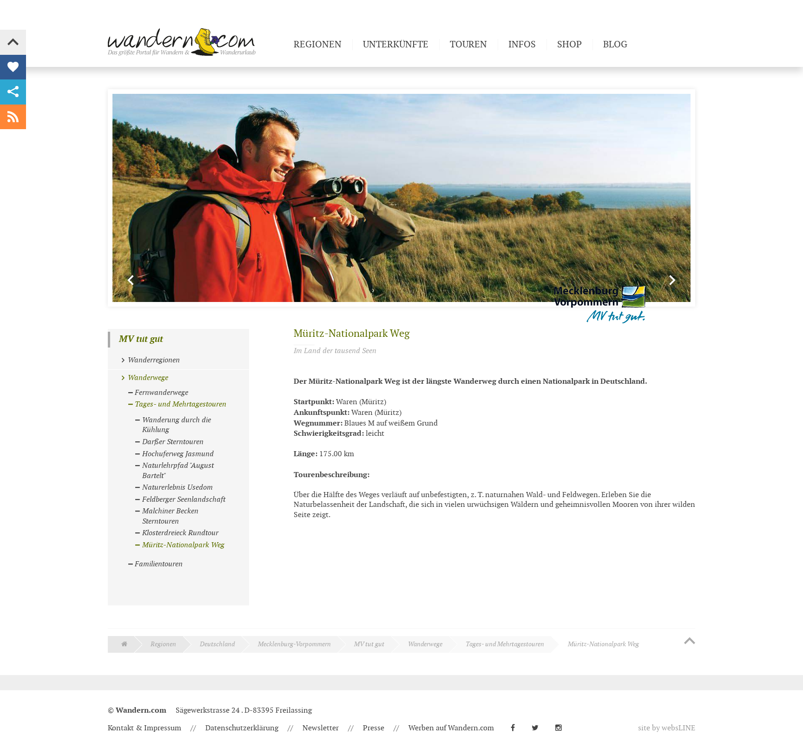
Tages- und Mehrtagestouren (505, 644)
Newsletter (321, 728)
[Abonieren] (13, 117)
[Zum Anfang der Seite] (689, 641)
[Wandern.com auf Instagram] (562, 728)
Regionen (163, 644)
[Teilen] (13, 92)
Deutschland (217, 644)
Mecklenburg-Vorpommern (294, 644)
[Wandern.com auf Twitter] (539, 728)
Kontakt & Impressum (144, 728)
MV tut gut (141, 339)
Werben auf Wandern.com (451, 728)
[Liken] (13, 67)
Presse (373, 728)
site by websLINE (666, 728)
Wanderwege (425, 644)
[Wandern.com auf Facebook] (516, 728)
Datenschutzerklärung (241, 728)
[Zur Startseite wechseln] (197, 42)
